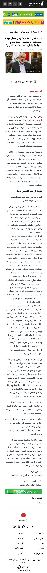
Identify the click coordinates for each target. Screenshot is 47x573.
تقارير (41, 533)
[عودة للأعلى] (23, 515)
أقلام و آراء (19, 548)
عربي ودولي (39, 538)
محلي (41, 548)
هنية (39, 502)
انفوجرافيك (39, 553)
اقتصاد (21, 543)
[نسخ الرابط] (11, 82)
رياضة (21, 538)
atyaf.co (28, 570)
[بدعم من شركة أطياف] (23, 567)
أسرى (21, 533)
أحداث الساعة (25, 32)
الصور (21, 553)
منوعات (41, 543)
